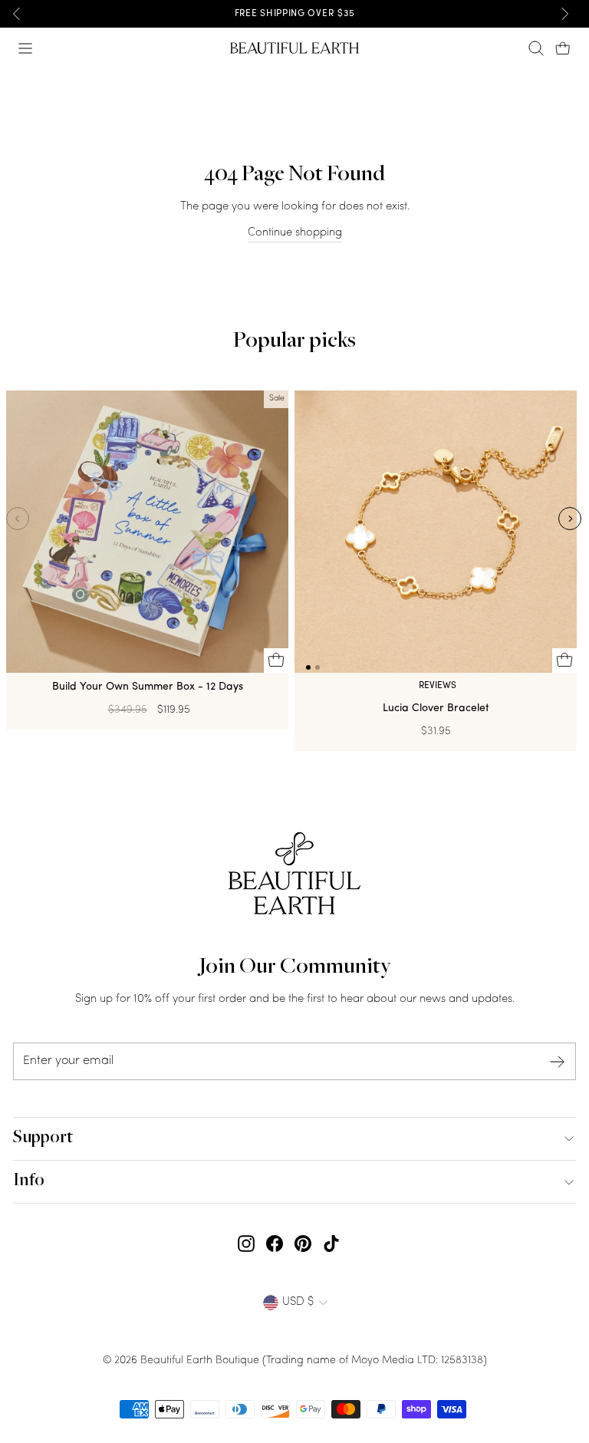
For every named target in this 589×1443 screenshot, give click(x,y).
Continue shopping (295, 233)
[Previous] (17, 14)
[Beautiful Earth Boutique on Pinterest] (302, 1243)
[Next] (564, 14)
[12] (435, 535)
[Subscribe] (557, 1061)
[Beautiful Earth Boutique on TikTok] (331, 1243)
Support (43, 1138)
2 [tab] (317, 667)
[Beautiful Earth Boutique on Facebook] (274, 1243)
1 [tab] (308, 667)
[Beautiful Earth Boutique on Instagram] (246, 1243)
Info (28, 1181)
